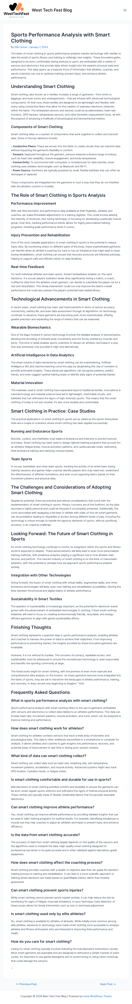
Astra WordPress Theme (97, 996)
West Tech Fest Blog (52, 10)
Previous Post (26, 984)
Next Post (108, 984)
